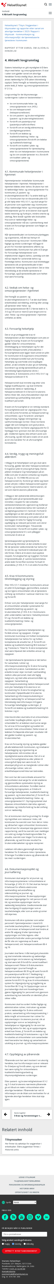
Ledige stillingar (27, 1177)
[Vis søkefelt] (45, 4)
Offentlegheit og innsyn (27, 1192)
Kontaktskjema (8, 1271)
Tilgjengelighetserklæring (27, 1181)
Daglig (7, 1244)
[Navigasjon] (50, 4)
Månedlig (30, 1244)
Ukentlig (18, 1244)
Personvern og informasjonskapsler (27, 1185)
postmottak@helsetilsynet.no (15, 1274)
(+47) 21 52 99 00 (17, 1269)
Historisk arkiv (27, 1188)
